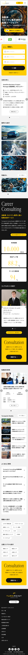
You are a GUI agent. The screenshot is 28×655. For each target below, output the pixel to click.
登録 (19, 3)
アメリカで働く (14, 602)
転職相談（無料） (5, 622)
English (14, 646)
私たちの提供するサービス (18, 234)
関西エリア (14, 548)
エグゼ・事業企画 (7, 523)
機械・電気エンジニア (8, 534)
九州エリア (5, 556)
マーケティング (6, 531)
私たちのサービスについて (7, 607)
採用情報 (3, 634)
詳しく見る (13, 405)
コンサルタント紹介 (5, 616)
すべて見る (21, 175)
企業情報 (3, 628)
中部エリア (5, 552)
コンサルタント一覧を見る (13, 332)
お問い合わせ (4, 640)
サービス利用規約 (8, 652)
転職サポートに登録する (14, 30)
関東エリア (5, 548)
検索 (15, 68)
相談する (13, 357)
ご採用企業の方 (5, 625)
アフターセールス (19, 523)
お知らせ (3, 631)
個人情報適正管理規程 (18, 652)
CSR (2, 637)
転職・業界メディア (5, 619)
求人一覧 (3, 610)
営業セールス (6, 527)
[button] (26, 99)
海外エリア (14, 556)
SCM (15, 531)
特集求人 (3, 613)
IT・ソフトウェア (6, 538)
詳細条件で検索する (13, 72)
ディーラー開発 (16, 527)
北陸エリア (14, 552)
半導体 (18, 534)
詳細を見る (13, 111)
